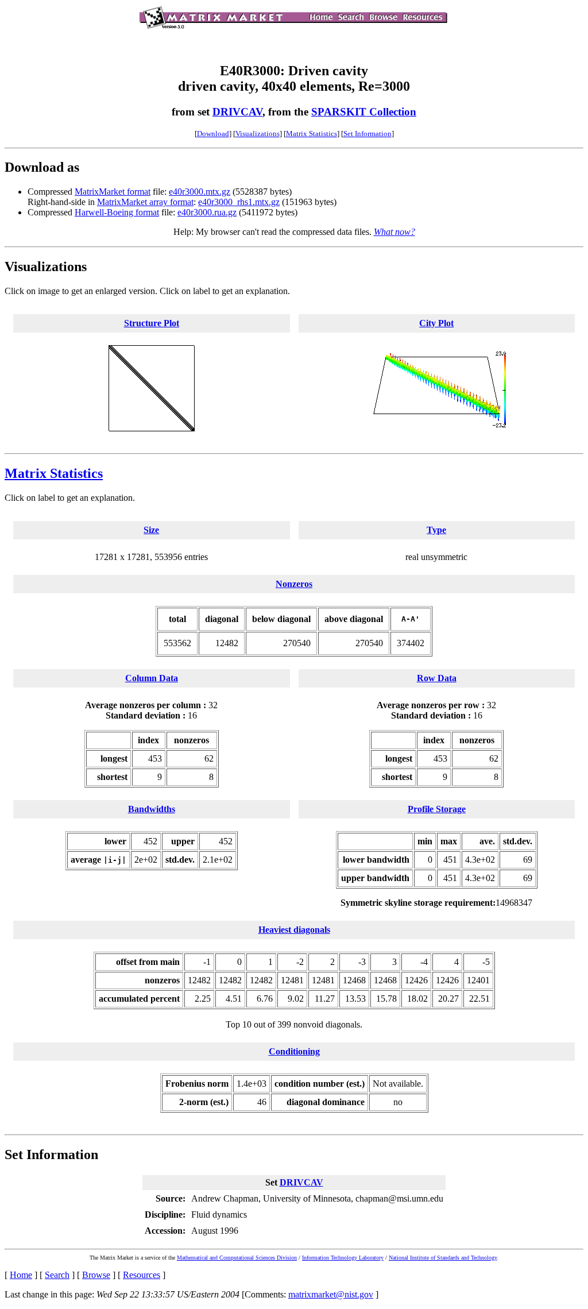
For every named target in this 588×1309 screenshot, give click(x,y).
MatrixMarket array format (145, 202)
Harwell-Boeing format (117, 212)
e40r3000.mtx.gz (199, 191)
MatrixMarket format (112, 191)
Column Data (151, 678)
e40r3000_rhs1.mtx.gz (239, 202)
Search (57, 1275)
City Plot (436, 323)
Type (436, 530)
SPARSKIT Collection (363, 112)
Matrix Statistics (311, 133)
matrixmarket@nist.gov (330, 1294)
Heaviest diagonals (294, 930)
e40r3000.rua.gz (207, 212)
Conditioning (294, 1051)
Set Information (367, 133)
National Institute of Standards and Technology (443, 1257)
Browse (96, 1275)
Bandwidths (151, 809)
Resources (141, 1275)
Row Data (437, 678)
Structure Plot (151, 323)
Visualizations (257, 133)
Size (151, 530)
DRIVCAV (237, 112)
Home (21, 1275)
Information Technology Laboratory (343, 1257)
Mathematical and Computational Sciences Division (237, 1257)
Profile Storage (437, 809)
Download (213, 133)
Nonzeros (294, 584)
